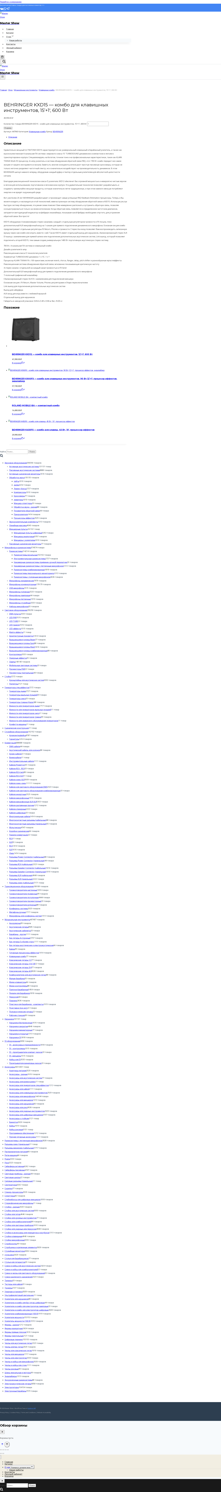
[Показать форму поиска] (3, 62)
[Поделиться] (5, 1449)
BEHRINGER (58, 131)
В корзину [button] (16, 363)
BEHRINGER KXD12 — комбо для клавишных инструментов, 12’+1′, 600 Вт (52, 354)
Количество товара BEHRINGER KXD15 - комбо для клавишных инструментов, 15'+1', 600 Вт (45, 124)
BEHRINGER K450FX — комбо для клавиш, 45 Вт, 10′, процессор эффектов (53, 430)
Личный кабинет (14, 48)
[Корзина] (2, 57)
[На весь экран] (3, 1449)
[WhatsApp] (5, 10)
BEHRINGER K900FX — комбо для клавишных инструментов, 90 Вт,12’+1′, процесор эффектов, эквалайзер (64, 379)
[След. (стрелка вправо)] (3, 1453)
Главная (10, 29)
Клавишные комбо (37, 131)
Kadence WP (32, 1408)
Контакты (10, 44)
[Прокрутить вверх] (2, 1444)
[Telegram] (8, 10)
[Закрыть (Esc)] (8, 1449)
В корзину (8, 128)
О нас (7, 1467)
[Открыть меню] (2, 76)
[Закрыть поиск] (2, 1481)
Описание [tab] (12, 137)
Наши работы (15, 40)
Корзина (10, 51)
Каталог (10, 33)
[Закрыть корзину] (2, 1432)
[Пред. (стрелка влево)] (1, 1453)
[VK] (2, 10)
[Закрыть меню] (0, 1457)
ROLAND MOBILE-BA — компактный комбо (36, 405)
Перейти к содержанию (11, 2)
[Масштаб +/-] (1, 1449)
